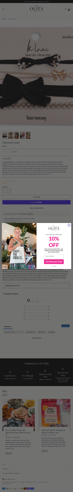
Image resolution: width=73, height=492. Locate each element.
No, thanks (54, 266)
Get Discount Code (54, 262)
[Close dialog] (69, 225)
